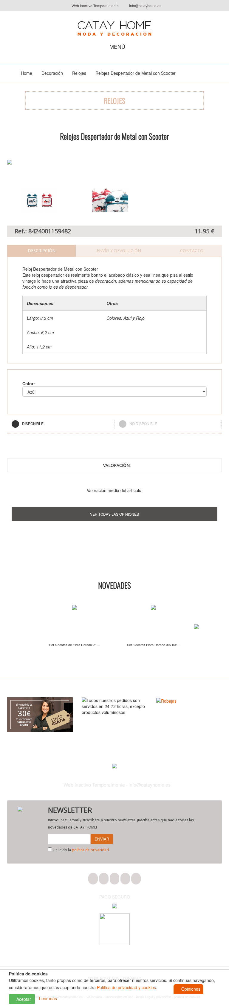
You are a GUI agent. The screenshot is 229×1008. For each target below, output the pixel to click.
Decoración (52, 73)
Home (26, 73)
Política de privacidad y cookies (126, 987)
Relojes (79, 73)
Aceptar (23, 999)
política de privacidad (90, 849)
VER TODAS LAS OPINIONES (114, 514)
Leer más (48, 998)
